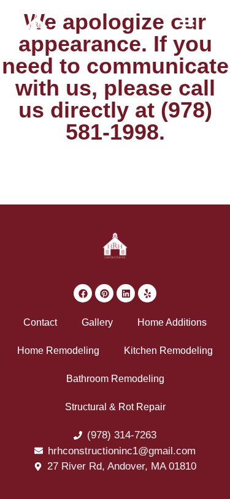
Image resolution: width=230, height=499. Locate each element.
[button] (186, 25)
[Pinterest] (104, 293)
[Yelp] (147, 293)
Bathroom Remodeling (115, 378)
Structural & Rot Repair (115, 407)
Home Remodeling (58, 350)
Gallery (97, 322)
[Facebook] (83, 293)
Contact (40, 322)
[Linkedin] (126, 293)
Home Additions (172, 322)
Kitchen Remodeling (168, 350)
